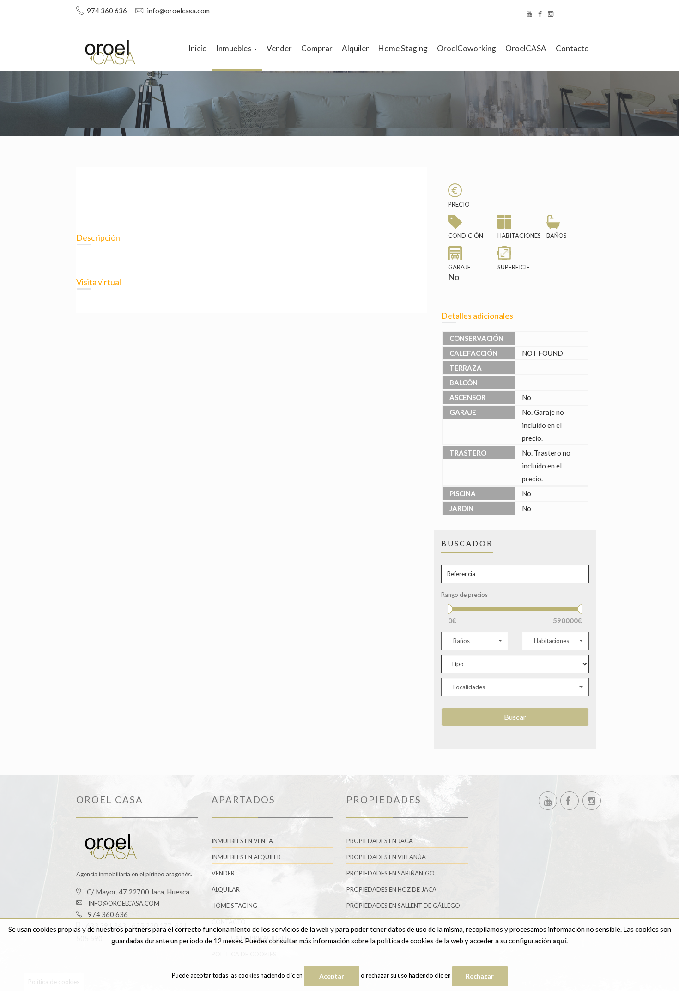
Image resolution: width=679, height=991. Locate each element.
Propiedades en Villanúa (386, 857)
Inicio (197, 48)
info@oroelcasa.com (123, 903)
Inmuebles (234, 48)
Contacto (572, 48)
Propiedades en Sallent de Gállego (403, 905)
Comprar (317, 48)
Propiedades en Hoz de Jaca (391, 889)
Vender (279, 48)
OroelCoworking (466, 48)
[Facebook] (540, 14)
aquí (559, 940)
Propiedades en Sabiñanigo (390, 873)
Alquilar (226, 889)
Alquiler (355, 48)
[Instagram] (550, 14)
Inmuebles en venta (242, 841)
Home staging (403, 48)
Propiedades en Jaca (379, 841)
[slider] (448, 609)
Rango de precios (464, 594)
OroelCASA (525, 48)
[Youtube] (529, 14)
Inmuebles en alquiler (246, 857)
